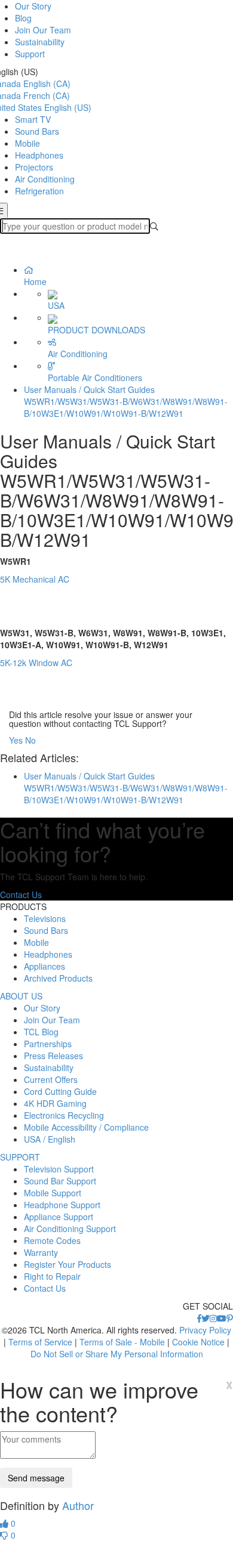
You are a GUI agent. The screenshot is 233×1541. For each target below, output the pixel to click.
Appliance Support (58, 1217)
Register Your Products (67, 1264)
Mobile (27, 143)
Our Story (33, 6)
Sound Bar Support (60, 1181)
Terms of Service (40, 1342)
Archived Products (58, 978)
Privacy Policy (205, 1330)
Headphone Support (62, 1205)
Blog (23, 18)
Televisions (45, 918)
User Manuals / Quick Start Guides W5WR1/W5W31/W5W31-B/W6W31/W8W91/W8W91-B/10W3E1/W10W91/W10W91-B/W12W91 (126, 401)
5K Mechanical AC (36, 579)
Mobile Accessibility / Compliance (86, 1127)
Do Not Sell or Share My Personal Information (116, 1354)
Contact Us (21, 895)
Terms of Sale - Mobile (122, 1342)
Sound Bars (37, 131)
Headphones (39, 155)
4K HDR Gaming (55, 1103)
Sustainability (40, 42)
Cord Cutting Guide (60, 1091)
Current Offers (51, 1079)
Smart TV (33, 119)
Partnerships (48, 1044)
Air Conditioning (45, 179)
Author (78, 1505)
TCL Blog (41, 1032)
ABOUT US (21, 996)
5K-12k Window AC (36, 663)
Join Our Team (43, 30)
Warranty (41, 1252)
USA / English (49, 1139)
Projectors (34, 167)
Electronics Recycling (64, 1115)
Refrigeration (39, 191)
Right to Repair (52, 1276)
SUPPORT (20, 1157)
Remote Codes (52, 1240)
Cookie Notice (198, 1342)
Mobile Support (52, 1193)
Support (30, 54)
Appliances (44, 966)
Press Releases (53, 1056)
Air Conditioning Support (70, 1228)
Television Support (59, 1169)
